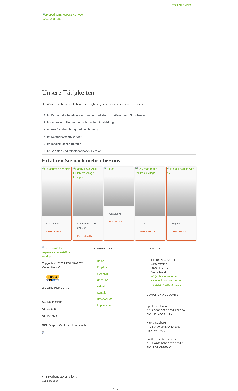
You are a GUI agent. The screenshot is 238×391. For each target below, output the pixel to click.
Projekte (102, 267)
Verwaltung (114, 213)
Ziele (142, 223)
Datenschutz (104, 298)
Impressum (104, 305)
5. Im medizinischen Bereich (62, 143)
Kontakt (101, 292)
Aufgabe (175, 223)
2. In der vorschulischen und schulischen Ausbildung (79, 122)
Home (100, 260)
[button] (119, 115)
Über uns (102, 279)
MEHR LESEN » (53, 231)
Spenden (102, 273)
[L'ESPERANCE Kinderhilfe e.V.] (63, 20)
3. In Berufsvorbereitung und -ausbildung (71, 129)
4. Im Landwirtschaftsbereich (63, 136)
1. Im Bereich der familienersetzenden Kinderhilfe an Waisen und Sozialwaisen (95, 115)
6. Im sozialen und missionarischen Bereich (72, 150)
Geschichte (52, 223)
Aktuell (101, 286)
